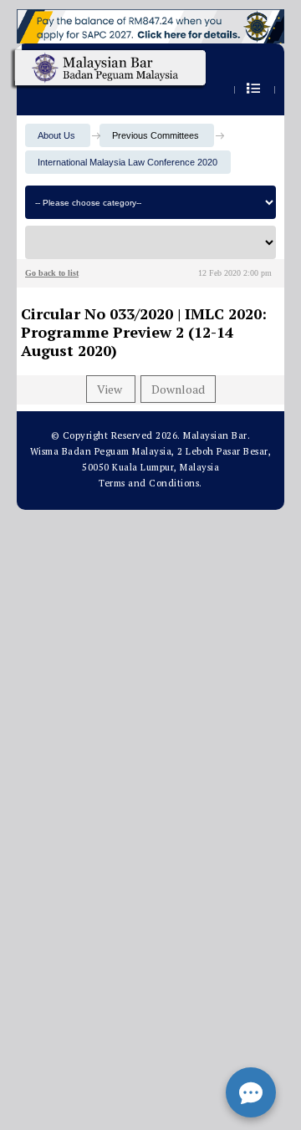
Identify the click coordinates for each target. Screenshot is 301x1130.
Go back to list (52, 272)
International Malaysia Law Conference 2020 (127, 162)
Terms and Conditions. (150, 483)
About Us (56, 135)
